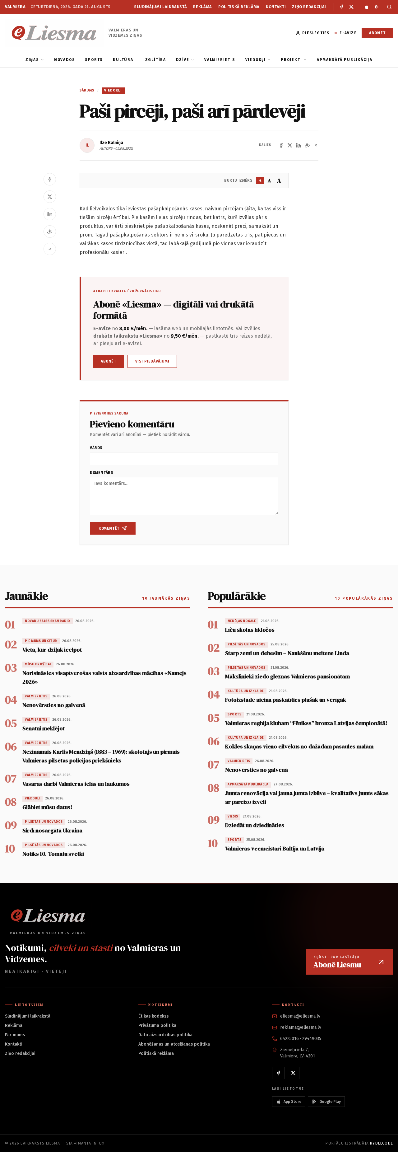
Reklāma (202, 6)
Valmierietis (219, 60)
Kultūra (123, 60)
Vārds (96, 448)
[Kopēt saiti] (315, 145)
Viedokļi (255, 60)
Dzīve (182, 60)
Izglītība (154, 60)
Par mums (15, 1034)
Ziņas (32, 60)
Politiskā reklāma (239, 6)
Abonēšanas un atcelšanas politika (174, 1044)
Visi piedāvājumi (152, 361)
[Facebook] (341, 7)
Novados (64, 60)
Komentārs (101, 473)
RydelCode (381, 1143)
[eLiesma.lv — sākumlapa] (54, 33)
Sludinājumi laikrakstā (160, 6)
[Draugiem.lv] (307, 145)
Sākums (87, 90)
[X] (351, 7)
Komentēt (109, 528)
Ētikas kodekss (153, 1016)
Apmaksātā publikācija (345, 60)
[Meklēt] (388, 7)
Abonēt (377, 33)
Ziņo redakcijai (309, 6)
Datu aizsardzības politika (165, 1034)
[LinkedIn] (298, 145)
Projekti (291, 60)
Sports (94, 60)
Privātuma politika (157, 1025)
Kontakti (276, 6)
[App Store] (366, 7)
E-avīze (348, 33)
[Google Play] (376, 7)
